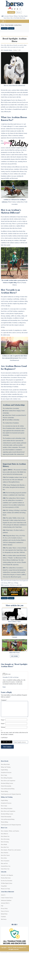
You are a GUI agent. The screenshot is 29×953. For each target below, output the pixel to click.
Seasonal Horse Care (5, 866)
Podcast (11, 16)
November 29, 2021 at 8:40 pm (10, 677)
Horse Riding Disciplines (6, 778)
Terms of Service (5, 911)
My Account (6, 16)
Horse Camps (4, 775)
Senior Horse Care (5, 869)
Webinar (16, 16)
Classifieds (3, 916)
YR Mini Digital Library (6, 883)
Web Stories (3, 919)
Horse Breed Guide (5, 764)
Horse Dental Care (5, 836)
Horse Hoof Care (5, 847)
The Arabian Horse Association (11, 408)
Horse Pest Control (5, 855)
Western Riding (4, 791)
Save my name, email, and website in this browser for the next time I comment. (14, 733)
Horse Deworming (5, 839)
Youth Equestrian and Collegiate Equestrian (11, 794)
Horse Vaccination (5, 860)
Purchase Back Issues (6, 878)
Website (3, 727)
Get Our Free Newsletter (6, 880)
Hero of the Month (15, 18)
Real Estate (22, 18)
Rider (2, 585)
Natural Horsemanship (6, 786)
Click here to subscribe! (16, 585)
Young (16, 583)
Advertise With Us (5, 903)
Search (19, 12)
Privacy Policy (4, 908)
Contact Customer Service (7, 897)
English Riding (4, 769)
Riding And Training (5, 767)
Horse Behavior (4, 833)
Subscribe (11, 12)
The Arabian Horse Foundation (11, 423)
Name (3, 720)
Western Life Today (5, 888)
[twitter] (14, 9)
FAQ (2, 905)
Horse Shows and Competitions (8, 780)
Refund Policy (4, 914)
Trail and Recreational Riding (7, 788)
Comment (4, 700)
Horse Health (4, 844)
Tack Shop (21, 16)
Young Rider (11, 28)
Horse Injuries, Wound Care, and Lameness (11, 850)
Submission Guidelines (6, 900)
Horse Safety (4, 858)
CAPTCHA (4, 737)
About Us (3, 895)
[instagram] (20, 9)
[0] (8, 9)
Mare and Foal (4, 863)
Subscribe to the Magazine (7, 875)
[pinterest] (17, 9)
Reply (4, 687)
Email (3, 723)
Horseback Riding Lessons (7, 783)
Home (2, 25)
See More (14, 656)
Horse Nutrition (4, 852)
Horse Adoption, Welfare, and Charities (10, 831)
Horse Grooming (5, 842)
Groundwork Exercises (6, 772)
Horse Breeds (4, 28)
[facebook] (12, 9)
